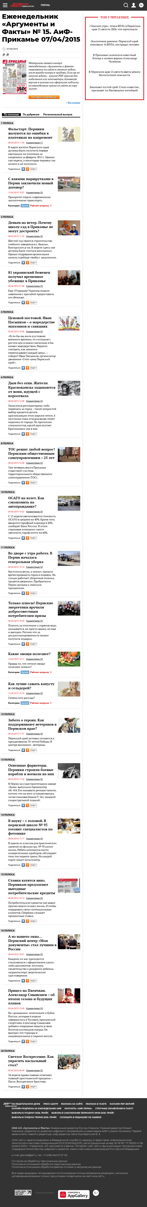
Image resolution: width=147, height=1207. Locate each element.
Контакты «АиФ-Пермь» (78, 1108)
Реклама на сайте (72, 1104)
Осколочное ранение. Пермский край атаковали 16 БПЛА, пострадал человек (114, 43)
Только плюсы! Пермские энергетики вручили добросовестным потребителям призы (30, 609)
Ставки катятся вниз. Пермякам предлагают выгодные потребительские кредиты (31, 886)
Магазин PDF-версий (122, 1104)
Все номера (74, 102)
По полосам (11, 114)
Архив (25, 205)
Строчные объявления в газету (114, 1108)
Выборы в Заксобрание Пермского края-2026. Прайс (82, 1113)
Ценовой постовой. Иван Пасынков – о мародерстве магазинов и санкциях (31, 322)
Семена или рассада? (21, 697)
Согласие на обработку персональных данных (39, 1161)
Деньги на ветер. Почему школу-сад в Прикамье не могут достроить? (30, 226)
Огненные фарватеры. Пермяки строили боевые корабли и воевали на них (31, 769)
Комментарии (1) (34, 143)
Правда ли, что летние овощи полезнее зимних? (26, 665)
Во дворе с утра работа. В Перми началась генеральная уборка (30, 557)
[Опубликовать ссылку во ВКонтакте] (23, 169)
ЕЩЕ (33, 169)
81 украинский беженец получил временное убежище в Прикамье (29, 276)
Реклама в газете (96, 1104)
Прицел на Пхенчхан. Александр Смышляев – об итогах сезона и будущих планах (31, 996)
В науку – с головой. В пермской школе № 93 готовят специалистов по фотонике (30, 827)
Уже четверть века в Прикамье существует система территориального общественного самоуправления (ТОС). (30, 472)
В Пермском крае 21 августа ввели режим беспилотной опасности (114, 73)
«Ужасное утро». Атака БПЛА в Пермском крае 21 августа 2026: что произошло (114, 27)
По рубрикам (31, 114)
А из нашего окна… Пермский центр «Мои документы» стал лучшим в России (32, 942)
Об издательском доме (26, 1104)
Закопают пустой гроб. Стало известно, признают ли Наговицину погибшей (115, 88)
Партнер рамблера (45, 1193)
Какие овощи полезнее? (29, 653)
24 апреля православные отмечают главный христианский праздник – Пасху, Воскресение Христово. (30, 1078)
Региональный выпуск (57, 114)
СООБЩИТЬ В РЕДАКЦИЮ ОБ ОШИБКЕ (80, 1117)
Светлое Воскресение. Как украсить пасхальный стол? (31, 1060)
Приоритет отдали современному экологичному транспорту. (29, 198)
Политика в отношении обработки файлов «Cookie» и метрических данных (56, 1167)
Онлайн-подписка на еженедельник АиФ (36, 1108)
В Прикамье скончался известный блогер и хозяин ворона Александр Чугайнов (114, 58)
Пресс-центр (50, 1104)
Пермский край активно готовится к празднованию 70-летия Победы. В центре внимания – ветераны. (31, 742)
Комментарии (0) (34, 192)
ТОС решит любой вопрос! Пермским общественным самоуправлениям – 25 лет (31, 453)
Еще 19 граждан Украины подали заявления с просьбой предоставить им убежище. (31, 294)
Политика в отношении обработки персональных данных (46, 1164)
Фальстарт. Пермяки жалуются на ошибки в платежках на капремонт (30, 133)
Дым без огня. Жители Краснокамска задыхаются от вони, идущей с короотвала (32, 389)
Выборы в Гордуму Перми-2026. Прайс (34, 1117)
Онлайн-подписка (44, 97)
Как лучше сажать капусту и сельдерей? (31, 685)
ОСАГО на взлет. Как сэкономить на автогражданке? (26, 502)
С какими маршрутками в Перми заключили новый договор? (30, 182)
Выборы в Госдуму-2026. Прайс (30, 1113)
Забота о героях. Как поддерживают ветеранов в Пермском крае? (32, 724)
